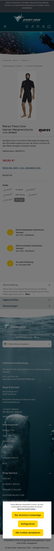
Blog (5, 463)
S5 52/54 (8, 195)
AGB (4, 452)
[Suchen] (32, 26)
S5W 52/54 (20, 195)
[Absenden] (49, 344)
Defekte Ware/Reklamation (15, 501)
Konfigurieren (28, 524)
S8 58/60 (20, 200)
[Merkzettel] (37, 26)
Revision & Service (11, 484)
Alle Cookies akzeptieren (27, 532)
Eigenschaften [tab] (10, 300)
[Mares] (44, 130)
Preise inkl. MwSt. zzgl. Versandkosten (21, 168)
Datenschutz (9, 441)
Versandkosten (11, 540)
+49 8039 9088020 (11, 409)
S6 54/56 (33, 195)
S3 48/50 (19, 190)
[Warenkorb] (48, 26)
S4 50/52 (31, 190)
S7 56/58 (8, 200)
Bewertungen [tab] (10, 306)
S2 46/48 (8, 190)
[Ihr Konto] (43, 26)
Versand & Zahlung (12, 490)
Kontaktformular (25, 379)
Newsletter (8, 430)
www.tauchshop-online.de (15, 417)
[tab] (27, 289)
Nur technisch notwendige (28, 515)
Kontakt (7, 479)
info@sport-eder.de (12, 412)
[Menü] (5, 26)
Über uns (7, 436)
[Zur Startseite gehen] (27, 18)
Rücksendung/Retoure (13, 495)
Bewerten (7, 175)
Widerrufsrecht (10, 458)
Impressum (8, 447)
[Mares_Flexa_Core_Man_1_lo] (27, 95)
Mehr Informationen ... (27, 509)
